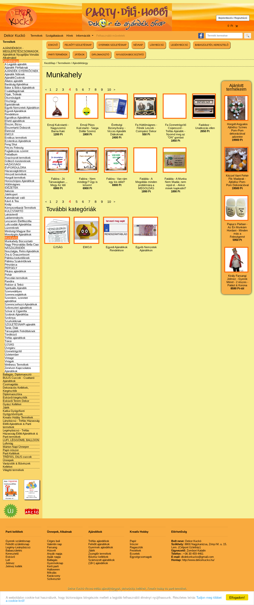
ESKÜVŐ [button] (53, 45)
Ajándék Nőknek (15, 74)
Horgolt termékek (15, 177)
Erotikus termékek (16, 137)
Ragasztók (136, 547)
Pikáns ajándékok (15, 271)
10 (109, 89)
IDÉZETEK (11, 187)
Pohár (8, 274)
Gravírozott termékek (18, 157)
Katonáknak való (15, 197)
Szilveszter (54, 578)
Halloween (53, 569)
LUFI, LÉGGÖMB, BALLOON (21, 440)
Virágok (9, 361)
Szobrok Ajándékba (16, 314)
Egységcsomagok (141, 556)
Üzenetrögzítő (13, 351)
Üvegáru (10, 347)
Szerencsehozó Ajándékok (21, 304)
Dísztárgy (11, 101)
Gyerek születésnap (18, 541)
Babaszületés (14, 550)
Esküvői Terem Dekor (16, 400)
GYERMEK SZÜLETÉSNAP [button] (112, 45)
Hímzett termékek (16, 174)
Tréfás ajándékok (15, 337)
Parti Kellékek (11, 453)
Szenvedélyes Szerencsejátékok (16, 293)
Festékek (135, 550)
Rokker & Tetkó (14, 284)
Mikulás (52, 572)
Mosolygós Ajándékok (18, 234)
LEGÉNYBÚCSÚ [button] (179, 45)
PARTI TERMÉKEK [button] (57, 54)
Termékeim (63, 63)
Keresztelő (12, 553)
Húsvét (51, 550)
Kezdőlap (49, 63)
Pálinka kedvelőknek (17, 257)
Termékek (36, 35)
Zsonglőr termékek (99, 553)
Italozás (9, 191)
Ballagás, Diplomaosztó (17, 374)
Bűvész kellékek (98, 556)
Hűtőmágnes (12, 184)
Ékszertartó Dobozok (17, 127)
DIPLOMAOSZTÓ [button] (100, 54)
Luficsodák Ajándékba (18, 224)
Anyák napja (54, 553)
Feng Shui (11, 144)
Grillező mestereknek (18, 161)
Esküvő (10, 556)
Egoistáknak (12, 104)
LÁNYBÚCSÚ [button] (157, 45)
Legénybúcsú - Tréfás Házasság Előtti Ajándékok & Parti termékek (20, 433)
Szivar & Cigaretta (16, 311)
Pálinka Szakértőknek (18, 261)
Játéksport (11, 194)
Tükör (8, 341)
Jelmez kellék (14, 566)
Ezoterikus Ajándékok (18, 141)
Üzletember (12, 354)
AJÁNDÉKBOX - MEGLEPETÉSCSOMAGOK (20, 49)
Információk (83, 35)
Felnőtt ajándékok (99, 544)
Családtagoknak (14, 91)
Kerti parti (53, 566)
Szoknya (10, 317)
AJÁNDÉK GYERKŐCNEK (21, 70)
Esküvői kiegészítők (15, 397)
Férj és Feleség (14, 147)
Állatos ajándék (14, 81)
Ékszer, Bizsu (13, 124)
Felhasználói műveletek (110, 35)
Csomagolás (10, 384)
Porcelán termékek (16, 278)
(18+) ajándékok (98, 563)
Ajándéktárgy (11, 61)
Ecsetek (135, 553)
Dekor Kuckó (14, 35)
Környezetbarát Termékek (20, 207)
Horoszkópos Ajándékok (19, 181)
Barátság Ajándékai (16, 84)
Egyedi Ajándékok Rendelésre (15, 112)
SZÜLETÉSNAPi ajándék (20, 324)
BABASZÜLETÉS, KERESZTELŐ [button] (211, 45)
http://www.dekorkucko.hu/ (192, 560)
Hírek (69, 35)
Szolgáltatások (54, 35)
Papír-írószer (11, 450)
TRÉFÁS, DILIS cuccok (17, 456)
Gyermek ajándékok (100, 547)
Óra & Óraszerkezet (17, 254)
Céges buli (53, 541)
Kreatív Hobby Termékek (18, 417)
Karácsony (53, 575)
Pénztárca (11, 264)
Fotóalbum (11, 154)
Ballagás (52, 560)
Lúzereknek (12, 227)
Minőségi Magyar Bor (18, 231)
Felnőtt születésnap (17, 544)
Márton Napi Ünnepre (16, 446)
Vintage (9, 357)
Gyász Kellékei (12, 404)
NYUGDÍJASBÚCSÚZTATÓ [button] (130, 54)
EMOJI (9, 134)
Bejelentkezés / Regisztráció (232, 18)
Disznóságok (13, 97)
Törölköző (11, 334)
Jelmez (10, 563)
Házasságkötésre (15, 170)
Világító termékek (13, 470)
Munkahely (11, 237)
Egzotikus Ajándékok (17, 117)
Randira (9, 281)
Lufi (8, 560)
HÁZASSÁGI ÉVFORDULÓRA (15, 166)
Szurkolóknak (13, 321)
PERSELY (11, 268)
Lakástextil (11, 214)
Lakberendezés (14, 217)
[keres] (247, 35)
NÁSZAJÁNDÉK (15, 247)
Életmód (10, 131)
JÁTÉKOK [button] (80, 54)
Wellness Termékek (17, 364)
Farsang (52, 547)
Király (8, 204)
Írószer (134, 544)
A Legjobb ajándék (16, 64)
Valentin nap (54, 544)
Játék (6, 407)
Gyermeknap (55, 563)
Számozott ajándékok (101, 560)
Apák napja (54, 556)
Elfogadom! (237, 597)
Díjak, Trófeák (13, 94)
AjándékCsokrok (15, 77)
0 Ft (231, 25)
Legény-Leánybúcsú (18, 547)
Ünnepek (8, 460)
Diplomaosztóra (12, 394)
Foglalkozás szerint (16, 151)
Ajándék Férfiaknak (16, 67)
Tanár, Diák (11, 327)
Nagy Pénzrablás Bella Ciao (22, 244)
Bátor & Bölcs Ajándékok (20, 87)
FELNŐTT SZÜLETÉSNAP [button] (78, 45)
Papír (133, 541)
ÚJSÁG (9, 344)
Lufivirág (8, 443)
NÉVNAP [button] (138, 45)
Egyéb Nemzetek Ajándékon (22, 107)
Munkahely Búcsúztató (19, 241)
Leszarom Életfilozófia (18, 221)
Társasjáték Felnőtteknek (20, 331)
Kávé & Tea (12, 201)
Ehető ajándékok (15, 120)
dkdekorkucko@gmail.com (192, 556)
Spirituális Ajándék (16, 288)
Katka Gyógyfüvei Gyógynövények (14, 412)
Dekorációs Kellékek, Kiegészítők (16, 389)
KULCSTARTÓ (14, 211)
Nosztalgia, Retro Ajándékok (22, 251)
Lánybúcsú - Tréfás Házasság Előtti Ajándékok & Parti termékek (21, 424)
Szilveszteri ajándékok (18, 307)
